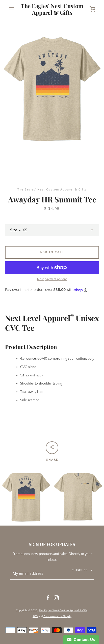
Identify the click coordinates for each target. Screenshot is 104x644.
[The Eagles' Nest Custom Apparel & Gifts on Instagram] (56, 598)
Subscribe (79, 570)
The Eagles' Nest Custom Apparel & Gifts (52, 9)
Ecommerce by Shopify (57, 616)
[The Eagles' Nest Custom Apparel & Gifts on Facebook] (47, 598)
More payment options (52, 279)
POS (35, 616)
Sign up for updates (52, 544)
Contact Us (83, 639)
